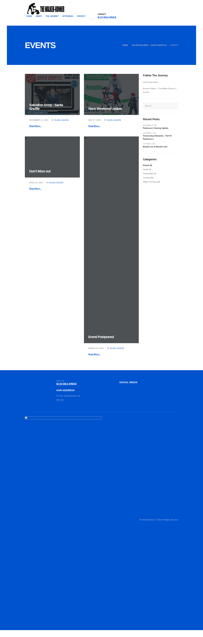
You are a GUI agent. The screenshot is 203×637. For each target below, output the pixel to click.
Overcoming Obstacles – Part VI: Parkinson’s (157, 137)
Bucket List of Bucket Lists (155, 147)
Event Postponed (101, 337)
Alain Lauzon (61, 120)
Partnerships (148, 173)
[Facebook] (92, 16)
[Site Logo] (45, 8)
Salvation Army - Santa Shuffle (46, 107)
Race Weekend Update (105, 109)
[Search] (175, 105)
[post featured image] (52, 94)
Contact (81, 16)
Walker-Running (149, 182)
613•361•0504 (107, 17)
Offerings (67, 16)
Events (146, 165)
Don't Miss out (39, 171)
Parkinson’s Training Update (155, 128)
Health (145, 169)
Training (146, 178)
